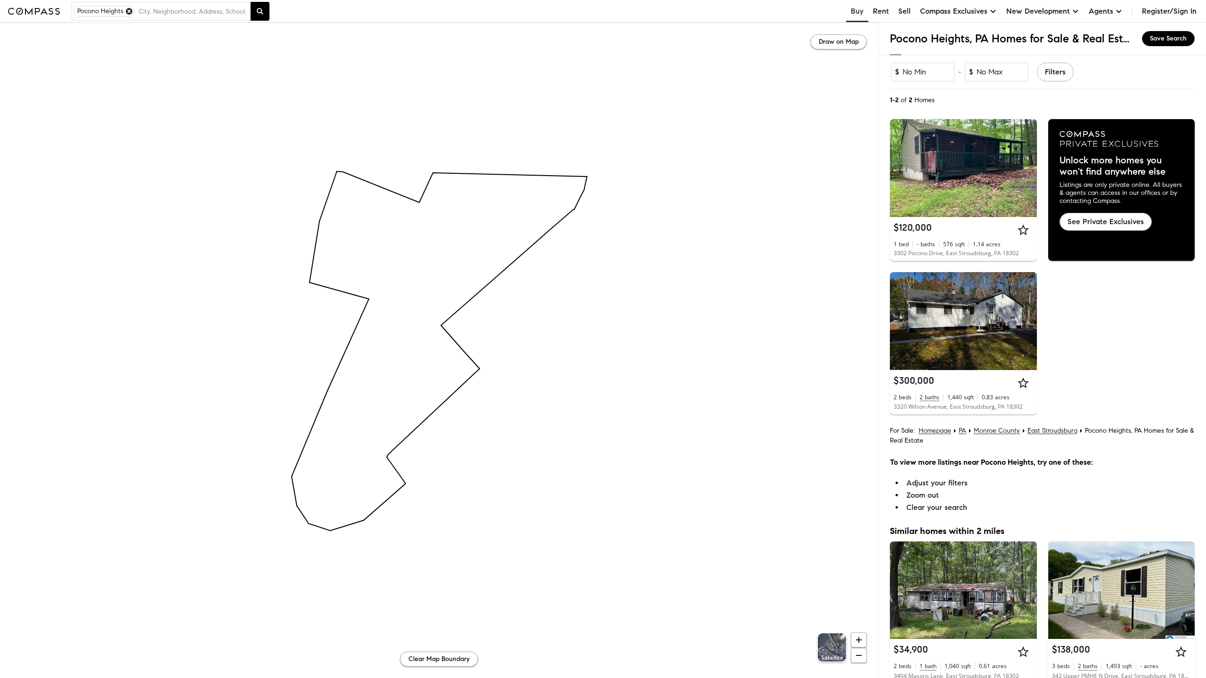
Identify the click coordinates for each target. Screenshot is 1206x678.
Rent (881, 11)
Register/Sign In (1169, 11)
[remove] (129, 11)
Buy (857, 11)
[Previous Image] (901, 168)
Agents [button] (1101, 11)
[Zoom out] (859, 655)
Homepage (935, 431)
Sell (904, 11)
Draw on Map (839, 42)
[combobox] (192, 11)
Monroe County (997, 431)
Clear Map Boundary (439, 659)
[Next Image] (1025, 168)
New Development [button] (1038, 11)
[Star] (1023, 230)
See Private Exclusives (1105, 221)
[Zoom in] (859, 639)
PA (962, 431)
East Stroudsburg (1052, 431)
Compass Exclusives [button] (953, 11)
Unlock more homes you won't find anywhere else (1112, 166)
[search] (260, 11)
